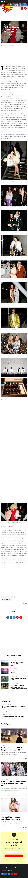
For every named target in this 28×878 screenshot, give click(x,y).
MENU (5, 2)
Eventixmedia (9, 870)
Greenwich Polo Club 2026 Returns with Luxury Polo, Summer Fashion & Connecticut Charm (19, 688)
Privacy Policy (12, 867)
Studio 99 (13, 596)
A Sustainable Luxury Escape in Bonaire (19, 671)
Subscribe (14, 855)
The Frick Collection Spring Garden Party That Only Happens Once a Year (13, 783)
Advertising (4, 867)
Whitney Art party (6, 599)
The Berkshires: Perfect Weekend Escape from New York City (13, 749)
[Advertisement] (14, 56)
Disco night (5, 596)
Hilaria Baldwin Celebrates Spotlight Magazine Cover (10, 818)
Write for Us (21, 867)
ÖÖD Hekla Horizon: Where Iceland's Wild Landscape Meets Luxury (19, 664)
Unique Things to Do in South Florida (18, 679)
